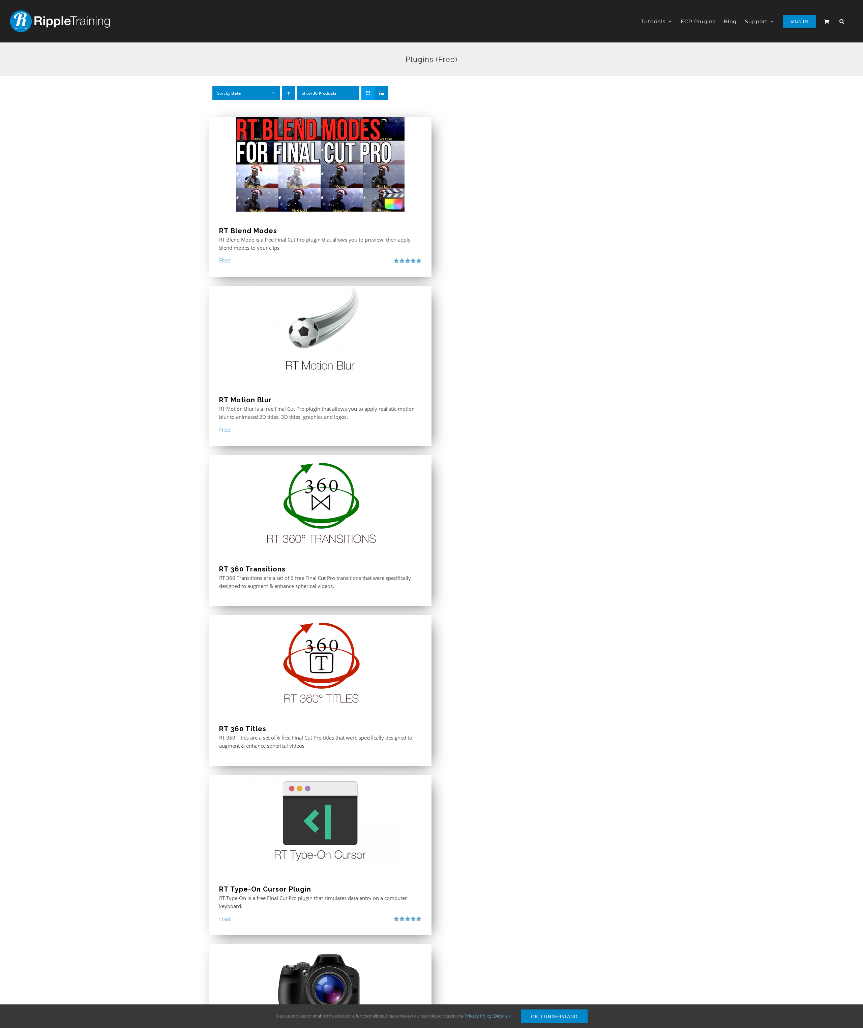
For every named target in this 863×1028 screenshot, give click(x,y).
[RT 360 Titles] (320, 662)
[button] (841, 21)
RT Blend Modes (248, 231)
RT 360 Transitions (252, 569)
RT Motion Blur (245, 400)
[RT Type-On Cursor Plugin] (320, 822)
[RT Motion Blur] (320, 333)
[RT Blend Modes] (320, 164)
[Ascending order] (288, 93)
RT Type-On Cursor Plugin (265, 889)
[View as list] (381, 93)
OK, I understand (554, 1016)
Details (501, 1016)
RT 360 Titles (242, 729)
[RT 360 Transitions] (320, 502)
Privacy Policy (478, 1016)
